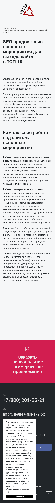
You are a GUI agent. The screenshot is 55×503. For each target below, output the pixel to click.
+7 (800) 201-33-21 (24, 400)
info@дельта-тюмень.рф (24, 414)
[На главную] (27, 15)
